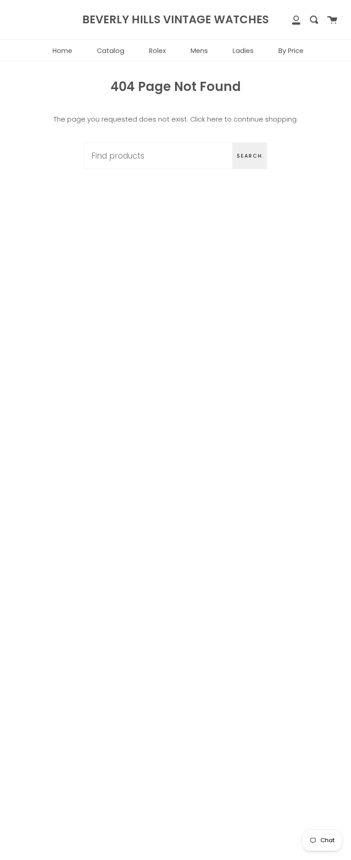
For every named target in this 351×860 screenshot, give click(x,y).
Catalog (110, 50)
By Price (290, 50)
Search (249, 155)
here (215, 119)
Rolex (157, 50)
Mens (199, 50)
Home (62, 50)
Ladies (243, 50)
